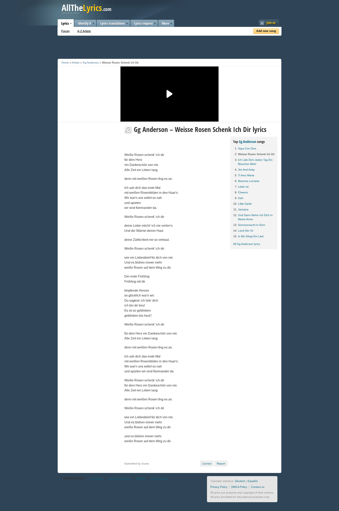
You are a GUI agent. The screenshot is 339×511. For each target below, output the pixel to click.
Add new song (266, 31)
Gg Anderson (91, 62)
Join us (271, 22)
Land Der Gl (245, 230)
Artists (75, 62)
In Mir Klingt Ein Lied (250, 236)
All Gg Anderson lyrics (246, 243)
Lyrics (65, 23)
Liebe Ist (243, 186)
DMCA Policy (239, 486)
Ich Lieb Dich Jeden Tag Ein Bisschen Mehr (255, 161)
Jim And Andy (246, 169)
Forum (65, 31)
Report (221, 463)
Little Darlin (245, 203)
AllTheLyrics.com (73, 478)
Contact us (257, 486)
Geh (240, 198)
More (165, 23)
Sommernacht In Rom (251, 224)
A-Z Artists (84, 31)
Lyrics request (143, 23)
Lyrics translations (112, 23)
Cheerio (243, 192)
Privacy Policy (218, 486)
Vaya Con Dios (247, 148)
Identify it (84, 23)
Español (253, 481)
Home (65, 62)
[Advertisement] (169, 46)
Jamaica (243, 209)
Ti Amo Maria (246, 175)
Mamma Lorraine (248, 181)
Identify (140, 478)
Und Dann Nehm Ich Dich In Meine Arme (255, 217)
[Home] (86, 13)
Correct (206, 463)
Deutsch (240, 481)
